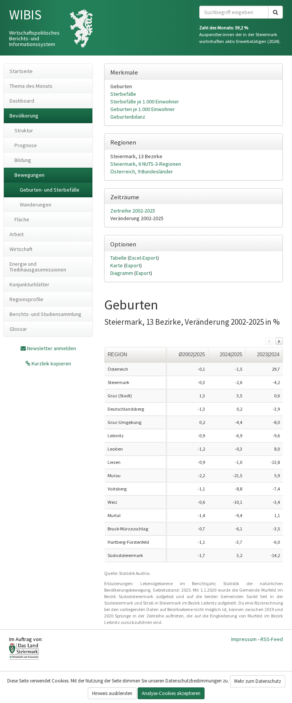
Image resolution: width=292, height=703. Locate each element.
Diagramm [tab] (122, 273)
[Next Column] (279, 341)
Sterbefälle (123, 93)
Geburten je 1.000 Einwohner (142, 109)
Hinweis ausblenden (112, 693)
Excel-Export (143, 257)
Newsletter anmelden (51, 348)
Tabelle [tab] (119, 257)
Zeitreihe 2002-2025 (132, 210)
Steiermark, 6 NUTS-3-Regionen (145, 163)
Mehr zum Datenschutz (257, 681)
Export (132, 265)
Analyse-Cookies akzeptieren (171, 693)
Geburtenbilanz (127, 116)
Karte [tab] (117, 265)
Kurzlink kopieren (50, 363)
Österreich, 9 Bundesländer (141, 171)
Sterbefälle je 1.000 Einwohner (144, 101)
